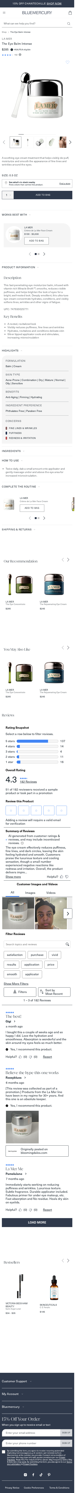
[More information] (19, 55)
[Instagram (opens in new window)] (25, 1473)
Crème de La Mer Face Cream (38, 230)
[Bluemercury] (37, 12)
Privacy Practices (30, 1464)
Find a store (64, 183)
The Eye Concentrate (15, 604)
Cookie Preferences (34, 1487)
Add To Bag (32, 508)
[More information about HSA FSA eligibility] (11, 49)
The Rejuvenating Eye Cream (53, 604)
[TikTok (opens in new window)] (41, 1473)
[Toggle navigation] (4, 12)
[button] (70, 12)
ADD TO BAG (36, 240)
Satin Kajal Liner (13, 1309)
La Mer (7, 38)
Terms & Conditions (59, 1487)
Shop (4, 32)
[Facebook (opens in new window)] (33, 1473)
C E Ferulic (45, 1307)
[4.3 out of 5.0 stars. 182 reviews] (8, 55)
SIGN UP (66, 1432)
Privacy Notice (12, 1487)
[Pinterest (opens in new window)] (49, 1473)
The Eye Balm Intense (20, 32)
